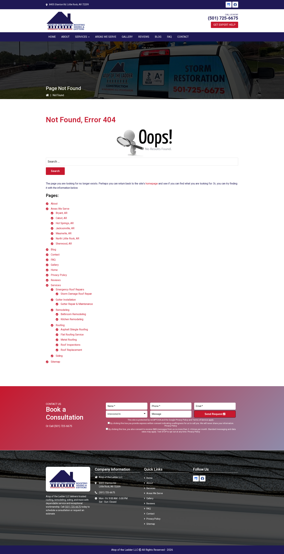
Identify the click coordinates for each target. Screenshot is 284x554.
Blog (53, 250)
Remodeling (62, 310)
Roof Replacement (71, 350)
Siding (59, 356)
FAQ (53, 260)
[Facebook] (235, 5)
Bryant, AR (61, 213)
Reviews (56, 280)
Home (54, 270)
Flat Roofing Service (72, 335)
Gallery (55, 265)
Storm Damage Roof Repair (76, 294)
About (54, 204)
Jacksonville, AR (65, 228)
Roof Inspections (70, 345)
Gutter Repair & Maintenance (77, 304)
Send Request (214, 414)
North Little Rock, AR (67, 239)
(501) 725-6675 (223, 18)
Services (56, 285)
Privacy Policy (59, 275)
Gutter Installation (66, 300)
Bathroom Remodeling (73, 314)
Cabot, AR (61, 218)
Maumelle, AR (63, 233)
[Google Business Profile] (229, 5)
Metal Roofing (69, 340)
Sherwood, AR (64, 244)
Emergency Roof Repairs (70, 290)
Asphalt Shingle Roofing (74, 330)
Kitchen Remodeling (72, 319)
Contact (55, 255)
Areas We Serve (60, 209)
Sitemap (55, 362)
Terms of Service (200, 419)
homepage (152, 184)
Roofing (60, 325)
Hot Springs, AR (65, 223)
